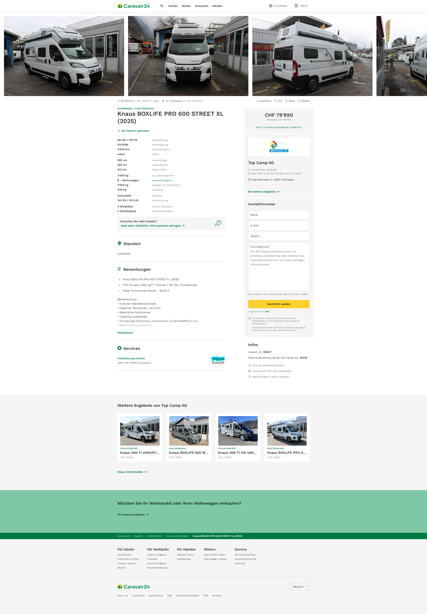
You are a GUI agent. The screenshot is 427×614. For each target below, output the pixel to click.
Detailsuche (124, 554)
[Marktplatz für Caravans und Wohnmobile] (133, 6)
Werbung (240, 563)
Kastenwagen (144, 108)
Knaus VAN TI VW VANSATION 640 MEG (250, 453)
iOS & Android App (245, 554)
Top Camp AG (261, 162)
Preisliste (152, 559)
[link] (139, 437)
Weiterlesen (125, 332)
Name (254, 214)
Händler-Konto (185, 554)
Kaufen (173, 6)
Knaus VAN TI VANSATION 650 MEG (148, 453)
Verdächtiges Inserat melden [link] (270, 376)
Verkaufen (201, 6)
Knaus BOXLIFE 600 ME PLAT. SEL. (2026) (203, 453)
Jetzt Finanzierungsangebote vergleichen (278, 127)
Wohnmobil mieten (215, 554)
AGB (267, 311)
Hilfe (205, 595)
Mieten (186, 6)
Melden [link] (305, 101)
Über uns (122, 595)
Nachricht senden (279, 304)
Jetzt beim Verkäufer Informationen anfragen (150, 225)
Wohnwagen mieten (215, 559)
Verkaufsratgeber (157, 563)
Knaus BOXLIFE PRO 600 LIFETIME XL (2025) (304, 453)
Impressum (138, 595)
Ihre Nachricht (259, 246)
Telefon (255, 236)
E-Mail (254, 225)
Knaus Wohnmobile (130, 471)
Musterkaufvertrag (245, 559)
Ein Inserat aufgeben (131, 514)
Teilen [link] (292, 101)
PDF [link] (280, 101)
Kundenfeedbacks (157, 567)
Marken (121, 567)
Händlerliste (184, 559)
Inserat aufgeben (157, 554)
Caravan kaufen (126, 563)
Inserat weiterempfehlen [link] (268, 365)
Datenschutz (156, 595)
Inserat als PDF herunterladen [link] (272, 371)
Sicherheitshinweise (187, 595)
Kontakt (216, 595)
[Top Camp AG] (279, 147)
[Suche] (162, 6)
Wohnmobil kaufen (128, 559)
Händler (217, 6)
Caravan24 (123, 536)
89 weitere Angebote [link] (262, 191)
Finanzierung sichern (131, 358)
